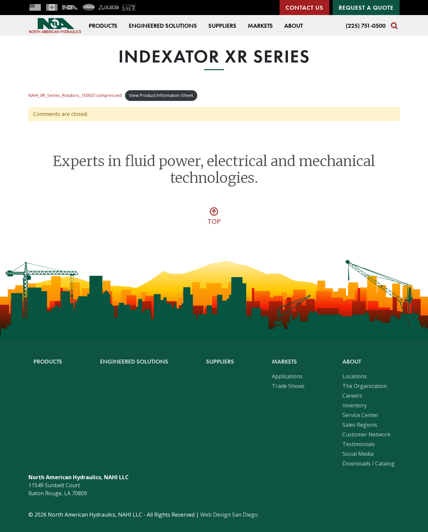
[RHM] (88, 7)
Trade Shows (288, 386)
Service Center (360, 415)
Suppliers (222, 25)
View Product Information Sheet (161, 95)
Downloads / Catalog (368, 463)
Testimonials (358, 444)
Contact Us (304, 7)
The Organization (364, 386)
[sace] (128, 7)
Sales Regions (359, 424)
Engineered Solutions (163, 25)
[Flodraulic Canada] (52, 7)
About (293, 25)
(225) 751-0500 (366, 25)
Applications (287, 376)
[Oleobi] (109, 7)
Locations (354, 376)
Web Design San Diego (229, 514)
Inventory (354, 405)
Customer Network (366, 434)
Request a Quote (366, 7)
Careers (352, 395)
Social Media (357, 453)
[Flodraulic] (35, 7)
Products (103, 25)
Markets (260, 25)
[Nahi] (70, 7)
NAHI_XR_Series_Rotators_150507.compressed (75, 95)
